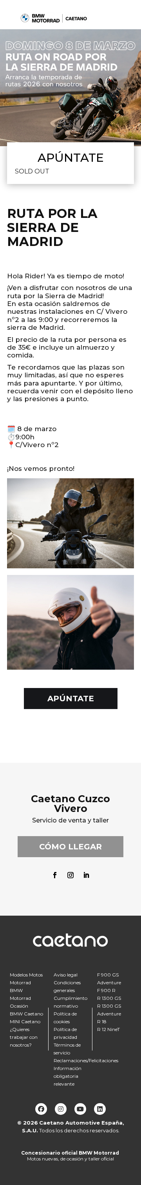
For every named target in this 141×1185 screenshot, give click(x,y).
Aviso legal (66, 975)
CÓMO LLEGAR (70, 846)
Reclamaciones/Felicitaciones (86, 1060)
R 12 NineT (108, 1029)
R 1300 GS (109, 998)
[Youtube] (80, 1109)
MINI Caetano (25, 1021)
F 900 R (106, 990)
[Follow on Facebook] (55, 875)
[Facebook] (41, 1109)
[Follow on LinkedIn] (86, 875)
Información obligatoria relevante (67, 1076)
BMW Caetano (26, 1014)
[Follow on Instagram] (70, 875)
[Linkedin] (100, 1109)
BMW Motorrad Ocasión (20, 998)
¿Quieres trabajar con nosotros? (24, 1037)
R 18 (102, 1021)
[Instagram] (61, 1109)
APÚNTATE (70, 698)
